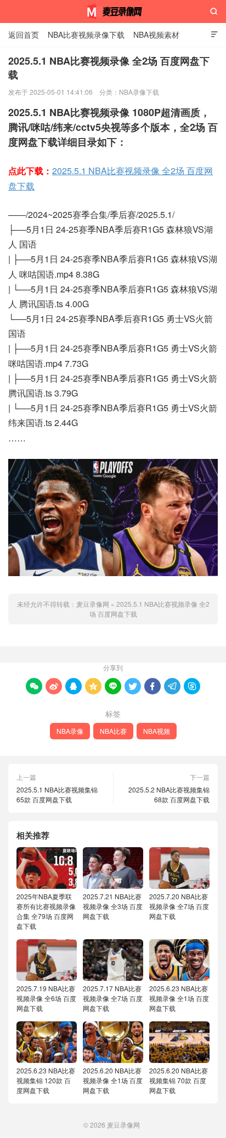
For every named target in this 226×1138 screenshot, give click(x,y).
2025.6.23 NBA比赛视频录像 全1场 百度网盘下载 (179, 998)
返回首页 (23, 34)
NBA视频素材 (156, 34)
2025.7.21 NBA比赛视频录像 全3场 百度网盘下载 (113, 906)
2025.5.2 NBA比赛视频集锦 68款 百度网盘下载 (169, 794)
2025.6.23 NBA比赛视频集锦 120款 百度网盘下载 (45, 1080)
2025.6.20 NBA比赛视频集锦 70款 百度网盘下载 (178, 1080)
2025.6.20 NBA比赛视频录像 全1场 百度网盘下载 (113, 1080)
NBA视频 (156, 730)
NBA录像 (69, 730)
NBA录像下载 (139, 91)
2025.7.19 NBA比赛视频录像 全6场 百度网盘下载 (46, 998)
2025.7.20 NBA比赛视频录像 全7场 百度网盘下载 (179, 906)
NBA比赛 (113, 730)
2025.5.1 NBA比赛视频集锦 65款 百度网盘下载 (57, 794)
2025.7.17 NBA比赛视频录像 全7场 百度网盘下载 (113, 998)
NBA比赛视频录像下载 (86, 34)
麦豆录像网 (113, 11)
